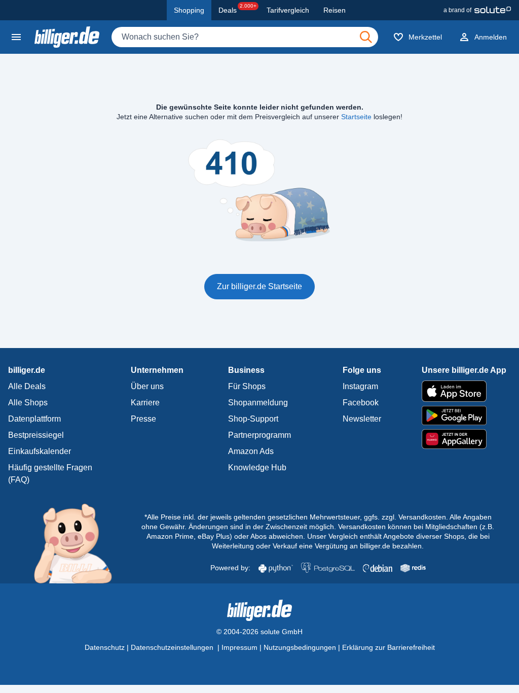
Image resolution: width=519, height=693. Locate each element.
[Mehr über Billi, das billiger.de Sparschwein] (78, 542)
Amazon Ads (251, 451)
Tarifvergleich (288, 10)
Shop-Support (253, 418)
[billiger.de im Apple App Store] (464, 391)
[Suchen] (366, 37)
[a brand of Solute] (477, 10)
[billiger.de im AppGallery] (464, 439)
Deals (237, 8)
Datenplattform (34, 418)
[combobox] (245, 37)
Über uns (147, 386)
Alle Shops (28, 402)
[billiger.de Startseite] (66, 37)
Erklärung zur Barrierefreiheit (388, 647)
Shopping (189, 10)
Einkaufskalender (39, 451)
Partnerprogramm (259, 435)
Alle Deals (27, 386)
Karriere (145, 402)
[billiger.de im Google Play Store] (464, 415)
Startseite (356, 117)
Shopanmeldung (258, 402)
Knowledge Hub (257, 467)
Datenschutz (105, 647)
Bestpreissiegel (36, 435)
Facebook (361, 402)
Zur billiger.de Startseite (259, 286)
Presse (143, 418)
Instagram (360, 386)
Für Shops (247, 386)
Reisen (334, 10)
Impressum (239, 647)
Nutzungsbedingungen (300, 647)
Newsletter (362, 418)
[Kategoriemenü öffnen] (16, 37)
